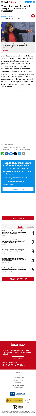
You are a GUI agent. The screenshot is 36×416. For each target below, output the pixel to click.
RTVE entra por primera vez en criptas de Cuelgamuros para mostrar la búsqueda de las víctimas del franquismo (14, 232)
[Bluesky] (9, 365)
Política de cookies (18, 387)
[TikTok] (25, 365)
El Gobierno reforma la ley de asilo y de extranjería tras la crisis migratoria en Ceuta (15, 250)
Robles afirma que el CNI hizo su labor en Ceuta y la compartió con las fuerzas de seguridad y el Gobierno (14, 241)
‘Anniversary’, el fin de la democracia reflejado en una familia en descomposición (14, 268)
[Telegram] (15, 365)
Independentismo (5, 149)
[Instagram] (18, 365)
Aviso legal (18, 382)
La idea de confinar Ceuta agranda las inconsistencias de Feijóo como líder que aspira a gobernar (14, 259)
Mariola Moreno (5, 15)
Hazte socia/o (18, 358)
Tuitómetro (4, 147)
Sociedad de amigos (18, 380)
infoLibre (4, 235)
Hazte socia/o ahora (18, 189)
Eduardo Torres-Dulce (21, 147)
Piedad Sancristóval (7, 271)
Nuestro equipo (18, 375)
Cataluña (11, 147)
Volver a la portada (18, 279)
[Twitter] (12, 365)
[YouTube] (21, 365)
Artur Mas (14, 149)
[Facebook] (6, 365)
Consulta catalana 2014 (25, 149)
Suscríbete (28, 2)
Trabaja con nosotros (18, 377)
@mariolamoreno (7, 16)
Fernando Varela (6, 262)
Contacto (18, 372)
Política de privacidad (18, 385)
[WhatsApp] (3, 365)
